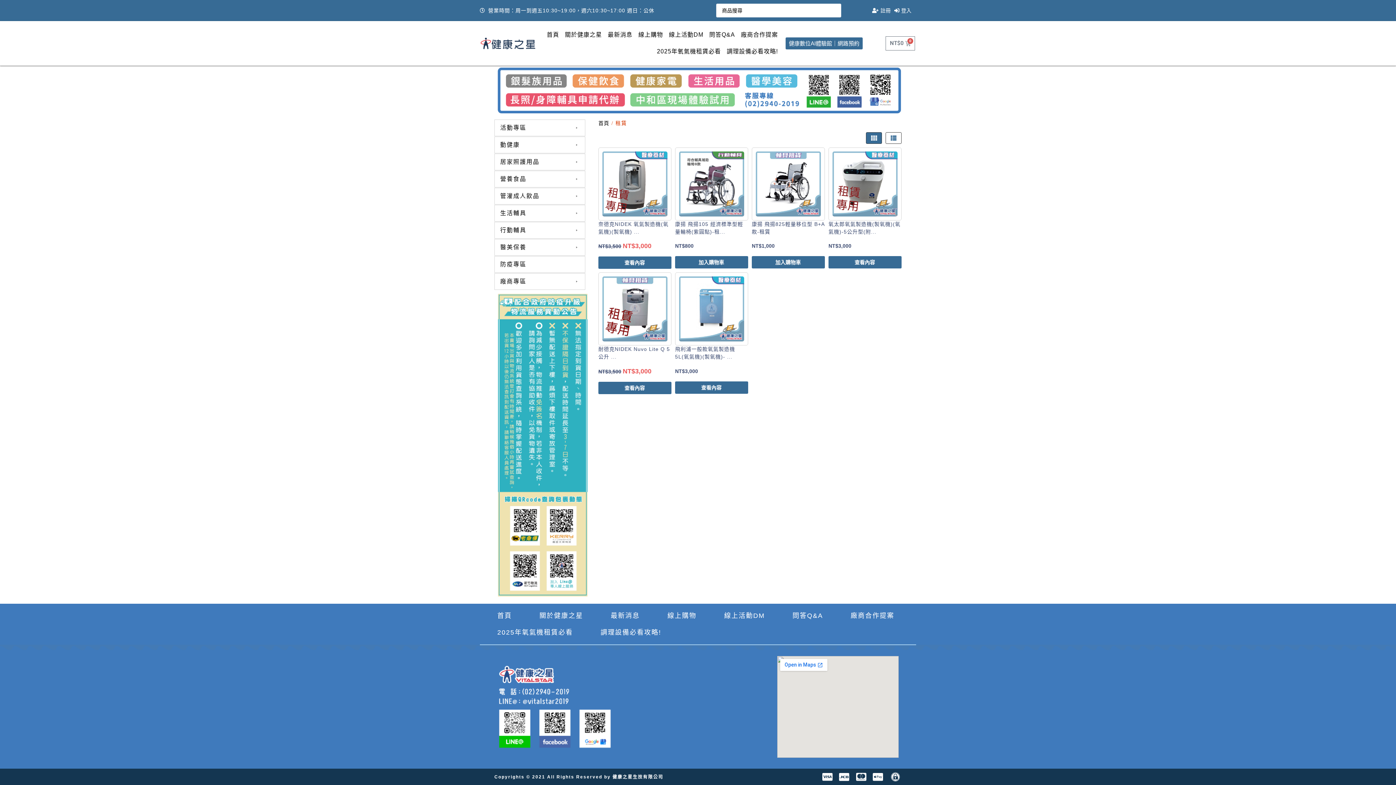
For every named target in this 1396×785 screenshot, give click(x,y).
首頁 (553, 35)
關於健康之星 (583, 35)
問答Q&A (722, 35)
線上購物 (650, 35)
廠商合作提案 (759, 35)
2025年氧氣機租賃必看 (689, 51)
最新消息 (620, 35)
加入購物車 (711, 262)
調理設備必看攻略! (752, 51)
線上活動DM (686, 35)
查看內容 (635, 263)
